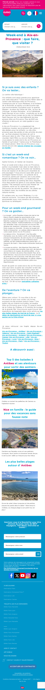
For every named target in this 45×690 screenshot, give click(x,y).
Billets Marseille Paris (11, 617)
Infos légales (36, 679)
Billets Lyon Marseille (11, 621)
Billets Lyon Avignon (10, 628)
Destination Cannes (10, 599)
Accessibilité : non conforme (22, 673)
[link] (11, 575)
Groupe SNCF (27, 679)
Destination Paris (9, 588)
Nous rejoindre (10, 656)
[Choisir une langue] (35, 13)
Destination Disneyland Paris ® (14, 592)
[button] (22, 666)
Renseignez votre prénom (15, 536)
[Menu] (40, 13)
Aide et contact (10, 648)
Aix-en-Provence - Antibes (13, 331)
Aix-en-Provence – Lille (19, 337)
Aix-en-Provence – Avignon (14, 335)
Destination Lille (9, 595)
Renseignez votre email (14, 554)
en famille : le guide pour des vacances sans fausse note (19, 413)
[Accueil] (7, 13)
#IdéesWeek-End (23, 47)
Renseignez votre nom (14, 545)
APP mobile (8, 652)
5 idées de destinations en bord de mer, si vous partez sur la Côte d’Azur (21, 315)
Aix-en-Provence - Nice (28, 339)
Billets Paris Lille (9, 640)
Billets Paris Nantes (10, 636)
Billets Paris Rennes (10, 643)
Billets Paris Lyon (9, 610)
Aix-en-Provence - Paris (12, 341)
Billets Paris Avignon (10, 614)
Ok (38, 554)
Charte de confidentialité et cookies (22, 674)
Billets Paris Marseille (11, 606)
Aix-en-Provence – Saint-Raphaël (25, 333)
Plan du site (22, 681)
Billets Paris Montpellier (12, 632)
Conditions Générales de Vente (12, 679)
